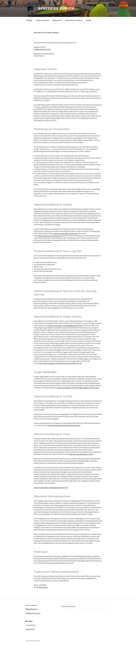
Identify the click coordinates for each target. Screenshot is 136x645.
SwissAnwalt (43, 587)
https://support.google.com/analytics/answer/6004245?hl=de (60, 363)
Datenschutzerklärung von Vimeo (81, 454)
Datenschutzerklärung (68, 606)
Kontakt (88, 20)
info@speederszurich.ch (42, 49)
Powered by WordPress (33, 640)
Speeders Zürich (56, 8)
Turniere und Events (42, 20)
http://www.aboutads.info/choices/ (66, 233)
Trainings (29, 20)
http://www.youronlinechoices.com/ (50, 236)
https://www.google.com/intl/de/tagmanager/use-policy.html (78, 388)
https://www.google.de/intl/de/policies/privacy (64, 425)
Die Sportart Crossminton (73, 20)
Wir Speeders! (57, 20)
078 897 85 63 (30, 629)
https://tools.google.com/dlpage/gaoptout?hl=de (64, 325)
